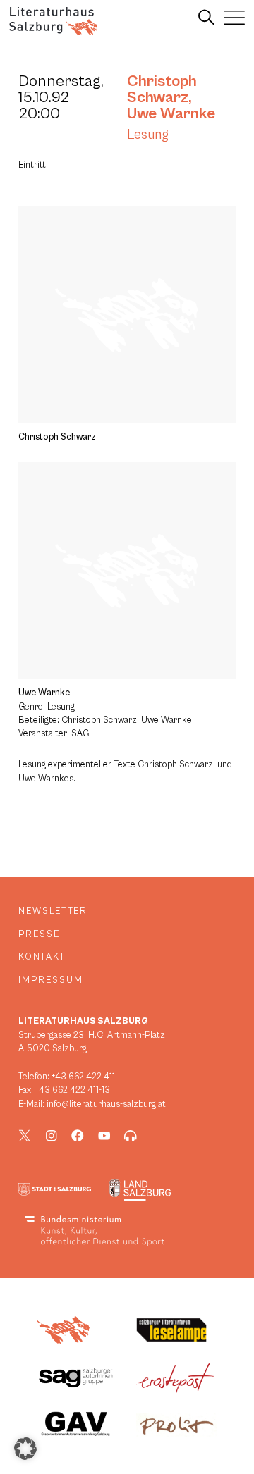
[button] (25, 1448)
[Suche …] (206, 17)
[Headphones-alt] (130, 1135)
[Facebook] (77, 1135)
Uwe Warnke (171, 113)
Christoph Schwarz (162, 89)
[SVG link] (53, 21)
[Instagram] (51, 1135)
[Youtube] (104, 1135)
